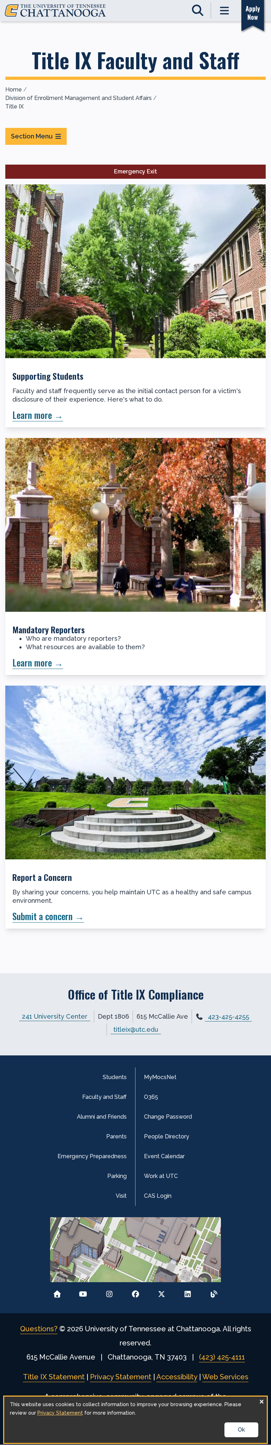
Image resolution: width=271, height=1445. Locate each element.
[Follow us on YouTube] (83, 1292)
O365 (151, 1097)
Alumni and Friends (102, 1116)
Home (13, 89)
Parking (117, 1176)
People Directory (166, 1136)
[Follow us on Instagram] (109, 1292)
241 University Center (55, 1016)
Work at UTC (161, 1176)
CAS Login (157, 1195)
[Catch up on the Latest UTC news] (214, 1292)
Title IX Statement (54, 1377)
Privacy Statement (120, 1377)
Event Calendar (164, 1156)
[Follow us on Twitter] (162, 1292)
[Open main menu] (225, 10)
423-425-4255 (228, 1016)
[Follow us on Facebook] (135, 1292)
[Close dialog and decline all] (261, 1401)
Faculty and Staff (104, 1097)
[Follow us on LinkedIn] (188, 1292)
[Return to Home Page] (57, 1292)
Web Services (225, 1377)
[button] (135, 305)
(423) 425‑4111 (222, 1357)
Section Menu (32, 136)
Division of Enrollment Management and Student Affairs (78, 98)
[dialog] (135, 1420)
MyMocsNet (160, 1077)
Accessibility (176, 1377)
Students (115, 1077)
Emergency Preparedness (92, 1156)
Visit (121, 1195)
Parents (116, 1136)
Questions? (39, 1329)
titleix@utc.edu (135, 1029)
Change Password (168, 1116)
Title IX (14, 106)
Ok (241, 1429)
